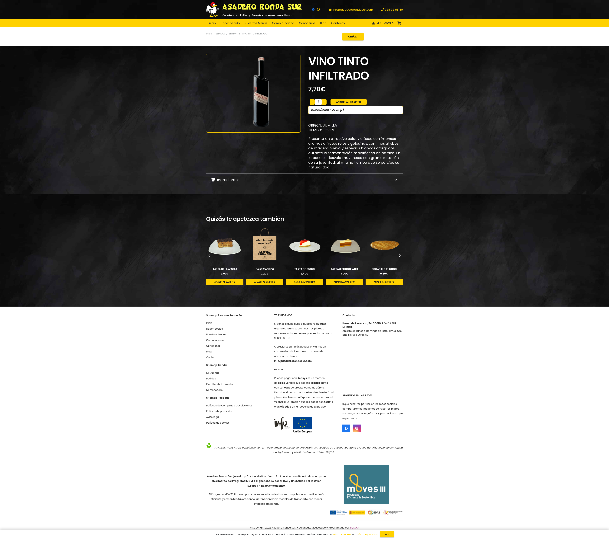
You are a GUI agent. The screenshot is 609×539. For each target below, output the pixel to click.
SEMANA (220, 33)
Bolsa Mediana (265, 269)
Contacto (212, 357)
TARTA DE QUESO (304, 269)
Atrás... (353, 36)
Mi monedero (214, 390)
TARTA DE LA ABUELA (225, 269)
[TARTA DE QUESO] (304, 245)
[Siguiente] (399, 255)
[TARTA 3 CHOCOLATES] (344, 245)
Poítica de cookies (341, 534)
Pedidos (211, 378)
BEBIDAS (233, 33)
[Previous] (209, 255)
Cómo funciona (215, 340)
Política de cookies (217, 423)
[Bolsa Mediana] (264, 245)
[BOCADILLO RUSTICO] (384, 245)
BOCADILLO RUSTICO (384, 269)
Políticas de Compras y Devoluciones (229, 405)
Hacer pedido (214, 329)
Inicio (209, 33)
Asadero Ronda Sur (283, 527)
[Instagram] (318, 9)
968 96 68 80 (282, 338)
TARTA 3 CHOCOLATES (344, 269)
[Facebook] (313, 9)
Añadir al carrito (348, 102)
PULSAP (354, 527)
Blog (209, 351)
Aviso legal (212, 417)
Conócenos (213, 346)
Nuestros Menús (216, 334)
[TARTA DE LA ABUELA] (224, 245)
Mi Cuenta (212, 373)
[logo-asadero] (212, 9)
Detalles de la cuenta (219, 384)
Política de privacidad (219, 411)
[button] (383, 23)
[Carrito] (399, 23)
